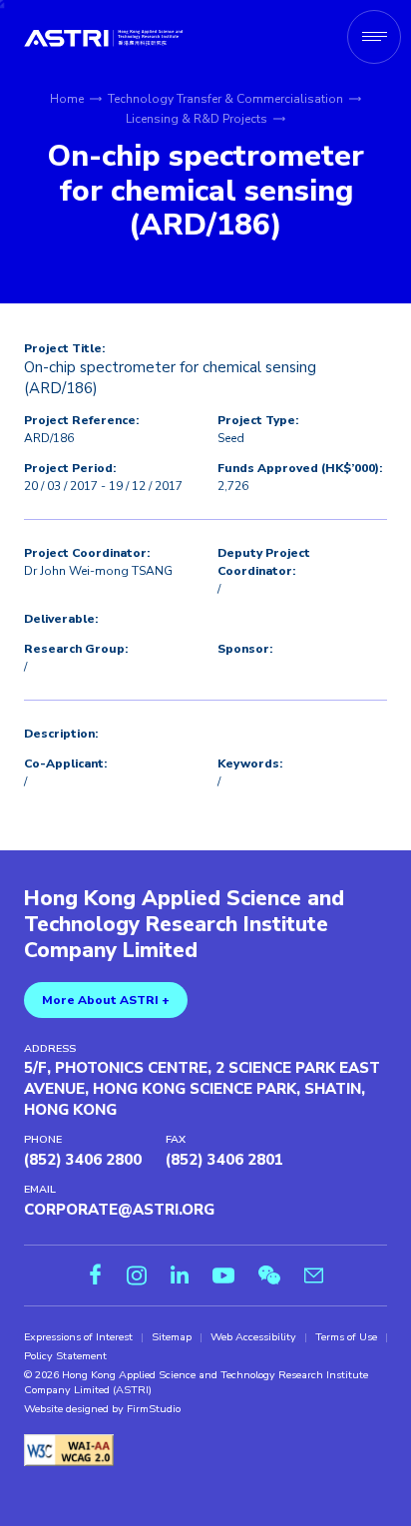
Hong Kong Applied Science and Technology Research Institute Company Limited (184, 924)
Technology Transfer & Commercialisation (225, 99)
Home (67, 99)
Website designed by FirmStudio (102, 1409)
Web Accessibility (253, 1337)
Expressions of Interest (78, 1337)
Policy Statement (65, 1356)
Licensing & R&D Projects (196, 119)
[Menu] (374, 37)
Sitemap (172, 1337)
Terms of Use (346, 1337)
